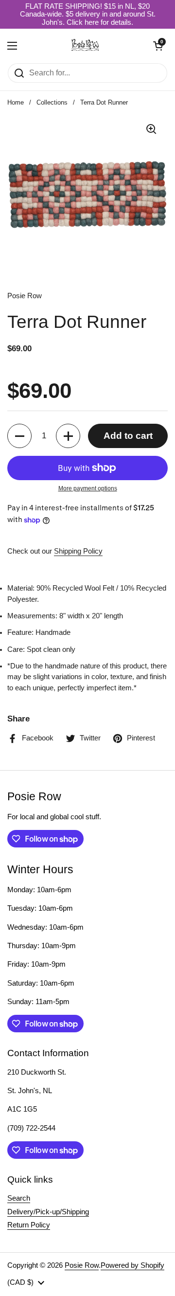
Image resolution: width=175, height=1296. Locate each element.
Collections (52, 102)
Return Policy (28, 1225)
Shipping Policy (78, 551)
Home (15, 102)
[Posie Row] (85, 45)
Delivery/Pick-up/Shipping (48, 1212)
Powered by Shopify (132, 1265)
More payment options (87, 488)
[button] (158, 45)
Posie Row (82, 1265)
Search (18, 1198)
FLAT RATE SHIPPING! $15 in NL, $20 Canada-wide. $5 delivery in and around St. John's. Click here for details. (88, 14)
